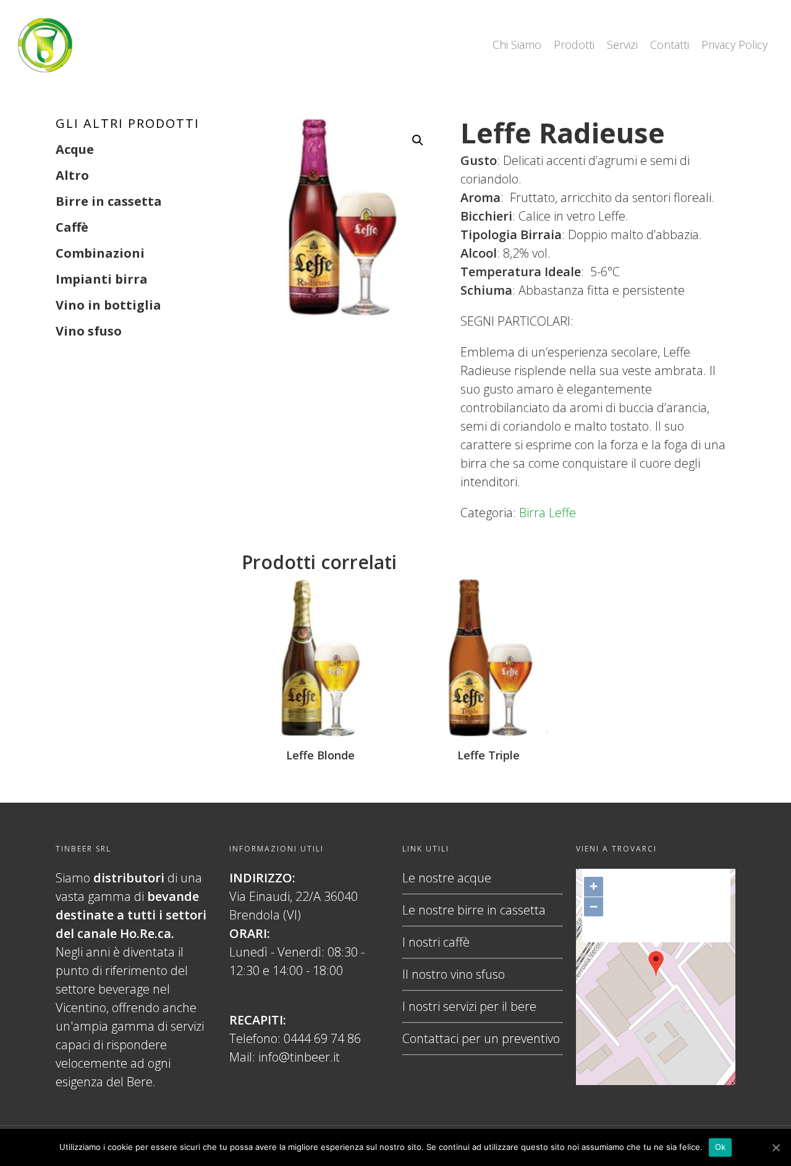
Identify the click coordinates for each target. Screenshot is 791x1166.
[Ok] (775, 1147)
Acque (75, 149)
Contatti (669, 44)
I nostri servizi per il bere (469, 1006)
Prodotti (574, 44)
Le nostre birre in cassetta (474, 910)
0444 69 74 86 (322, 1038)
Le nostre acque (446, 877)
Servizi (622, 44)
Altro (72, 175)
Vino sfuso (89, 331)
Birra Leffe (547, 512)
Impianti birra (102, 279)
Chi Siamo (517, 44)
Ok (720, 1147)
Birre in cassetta (109, 201)
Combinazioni (100, 253)
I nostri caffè (436, 942)
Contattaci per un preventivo (481, 1038)
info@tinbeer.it (299, 1057)
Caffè (72, 227)
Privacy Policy (734, 44)
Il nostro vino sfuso (453, 974)
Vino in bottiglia (108, 305)
